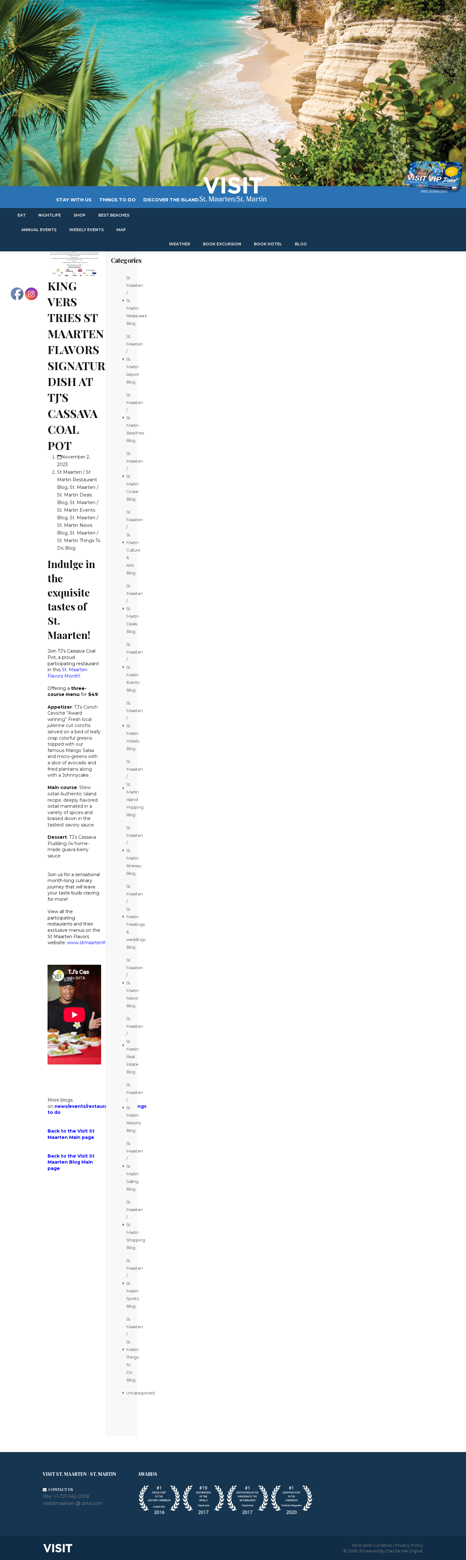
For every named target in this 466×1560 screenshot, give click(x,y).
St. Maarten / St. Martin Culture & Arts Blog (129, 542)
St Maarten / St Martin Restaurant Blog (129, 300)
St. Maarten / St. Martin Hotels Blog (129, 725)
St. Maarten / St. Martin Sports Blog (129, 1283)
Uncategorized (129, 1392)
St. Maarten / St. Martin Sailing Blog (129, 1166)
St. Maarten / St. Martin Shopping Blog (129, 1224)
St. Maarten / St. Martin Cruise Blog (129, 476)
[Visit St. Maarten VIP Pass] (433, 177)
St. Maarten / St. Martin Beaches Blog (129, 417)
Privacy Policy (409, 1545)
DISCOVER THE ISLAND (171, 200)
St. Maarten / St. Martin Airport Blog (129, 359)
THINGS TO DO (117, 200)
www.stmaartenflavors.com (97, 942)
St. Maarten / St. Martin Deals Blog (129, 608)
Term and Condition (372, 1545)
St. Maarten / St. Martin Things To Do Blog (129, 1349)
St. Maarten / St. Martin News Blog (129, 982)
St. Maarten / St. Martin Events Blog (129, 667)
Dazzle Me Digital (404, 1550)
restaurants (101, 1106)
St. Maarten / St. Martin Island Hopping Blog (129, 788)
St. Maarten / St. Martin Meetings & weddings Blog (129, 917)
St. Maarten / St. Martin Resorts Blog (129, 1107)
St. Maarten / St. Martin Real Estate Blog (129, 1045)
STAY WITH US (74, 200)
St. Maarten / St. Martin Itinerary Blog (129, 850)
